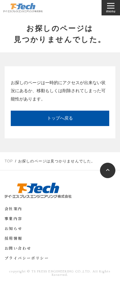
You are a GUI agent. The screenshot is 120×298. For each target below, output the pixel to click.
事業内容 (13, 219)
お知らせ (13, 229)
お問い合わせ (18, 249)
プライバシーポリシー (27, 258)
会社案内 (13, 209)
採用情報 (13, 239)
